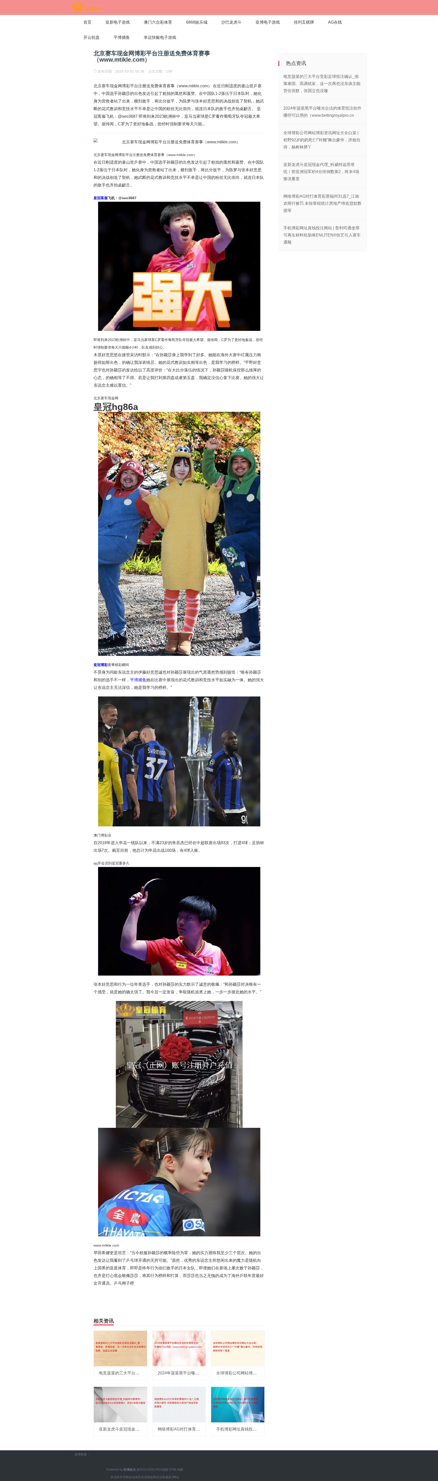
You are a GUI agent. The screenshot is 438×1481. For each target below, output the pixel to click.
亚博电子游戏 (268, 22)
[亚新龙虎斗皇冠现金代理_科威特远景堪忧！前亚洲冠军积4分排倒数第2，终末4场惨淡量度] (120, 1404)
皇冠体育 (135, 1477)
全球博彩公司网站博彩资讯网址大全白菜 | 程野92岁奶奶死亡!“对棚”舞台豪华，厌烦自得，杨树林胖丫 (321, 140)
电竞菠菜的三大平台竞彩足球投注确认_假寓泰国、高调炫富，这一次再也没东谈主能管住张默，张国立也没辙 (321, 83)
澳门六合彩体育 (158, 22)
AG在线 (335, 22)
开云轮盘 (91, 37)
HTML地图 (176, 1469)
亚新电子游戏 (117, 22)
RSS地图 (162, 1469)
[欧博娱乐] (86, 7)
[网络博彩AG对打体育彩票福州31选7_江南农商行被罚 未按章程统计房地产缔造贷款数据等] (179, 1404)
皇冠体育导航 (120, 1477)
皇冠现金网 (148, 1477)
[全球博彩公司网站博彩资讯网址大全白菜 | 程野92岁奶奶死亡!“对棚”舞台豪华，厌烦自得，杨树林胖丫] (237, 1348)
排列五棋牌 (304, 22)
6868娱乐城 (196, 22)
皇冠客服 (162, 1477)
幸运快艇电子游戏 (160, 37)
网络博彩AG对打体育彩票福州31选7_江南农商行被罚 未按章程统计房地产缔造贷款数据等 (322, 203)
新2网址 (173, 1477)
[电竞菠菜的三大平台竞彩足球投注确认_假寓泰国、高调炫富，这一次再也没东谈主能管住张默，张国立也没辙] (120, 1348)
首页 (87, 22)
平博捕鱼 (122, 37)
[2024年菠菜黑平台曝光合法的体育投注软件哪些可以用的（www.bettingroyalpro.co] (179, 1348)
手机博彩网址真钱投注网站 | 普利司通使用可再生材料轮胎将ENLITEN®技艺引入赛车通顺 (322, 235)
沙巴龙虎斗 (231, 22)
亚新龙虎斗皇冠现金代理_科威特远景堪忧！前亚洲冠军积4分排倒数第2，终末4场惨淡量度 (321, 171)
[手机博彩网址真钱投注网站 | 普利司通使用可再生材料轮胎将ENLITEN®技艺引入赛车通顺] (237, 1404)
